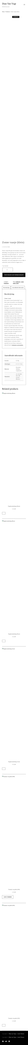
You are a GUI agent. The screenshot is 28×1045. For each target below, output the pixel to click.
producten (18, 281)
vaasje (22, 281)
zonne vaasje (16, 283)
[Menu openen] (24, 4)
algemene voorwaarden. (17, 345)
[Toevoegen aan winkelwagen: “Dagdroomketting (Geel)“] (3, 769)
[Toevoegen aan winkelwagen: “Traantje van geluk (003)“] (3, 1025)
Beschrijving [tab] (6, 287)
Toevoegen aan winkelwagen (14, 274)
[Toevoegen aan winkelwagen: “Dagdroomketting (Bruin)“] (3, 513)
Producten (8, 11)
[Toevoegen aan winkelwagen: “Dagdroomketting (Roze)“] (3, 641)
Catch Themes (21, 1033)
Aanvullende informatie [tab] (18, 287)
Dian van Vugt (9, 3)
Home (3, 11)
